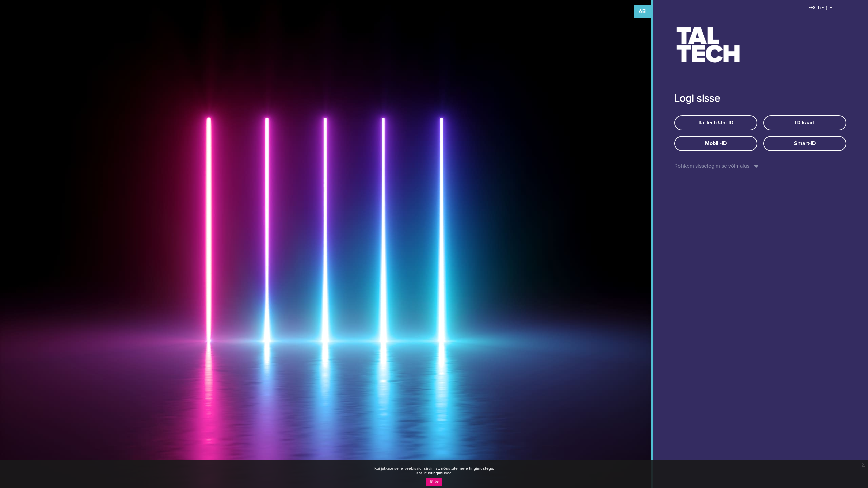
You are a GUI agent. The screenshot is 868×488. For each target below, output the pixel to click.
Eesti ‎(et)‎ (818, 8)
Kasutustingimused (434, 473)
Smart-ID (805, 143)
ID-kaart (805, 122)
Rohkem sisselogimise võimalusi (712, 166)
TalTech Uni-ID (715, 122)
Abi (643, 11)
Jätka (434, 482)
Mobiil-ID (716, 143)
